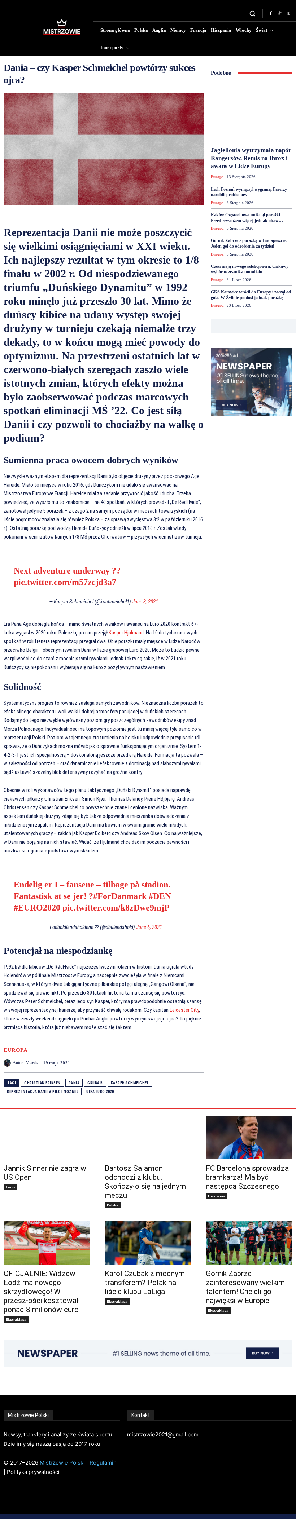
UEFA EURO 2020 (100, 1092)
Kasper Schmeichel (130, 1083)
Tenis (10, 1187)
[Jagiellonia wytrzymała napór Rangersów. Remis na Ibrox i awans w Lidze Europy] (251, 112)
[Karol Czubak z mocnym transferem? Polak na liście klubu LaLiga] (148, 1243)
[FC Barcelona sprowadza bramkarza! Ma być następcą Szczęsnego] (249, 1137)
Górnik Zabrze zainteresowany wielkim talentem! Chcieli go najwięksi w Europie (245, 1287)
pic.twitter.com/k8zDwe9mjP (116, 907)
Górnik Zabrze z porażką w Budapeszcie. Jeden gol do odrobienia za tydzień (249, 243)
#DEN (160, 896)
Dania (74, 1083)
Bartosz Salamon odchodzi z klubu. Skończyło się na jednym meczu (145, 1182)
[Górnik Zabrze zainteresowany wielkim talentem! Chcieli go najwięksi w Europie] (249, 1243)
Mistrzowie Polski (62, 1462)
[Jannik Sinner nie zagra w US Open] (47, 1137)
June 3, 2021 (145, 601)
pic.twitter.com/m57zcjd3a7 (65, 582)
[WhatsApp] (196, 1062)
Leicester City (184, 1010)
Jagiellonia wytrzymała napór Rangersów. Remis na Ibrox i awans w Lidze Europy (251, 158)
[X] (288, 13)
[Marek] (8, 1063)
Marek (32, 1062)
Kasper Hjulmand (126, 632)
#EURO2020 (37, 907)
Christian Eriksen (42, 1083)
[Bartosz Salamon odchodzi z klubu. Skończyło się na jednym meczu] (148, 1137)
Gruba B (95, 1083)
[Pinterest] (180, 1062)
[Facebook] (270, 13)
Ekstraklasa (16, 1319)
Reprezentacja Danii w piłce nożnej (42, 1092)
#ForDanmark (120, 896)
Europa (15, 1050)
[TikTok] (279, 13)
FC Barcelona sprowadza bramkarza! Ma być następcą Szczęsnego (247, 1177)
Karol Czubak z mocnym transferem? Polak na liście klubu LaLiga (145, 1282)
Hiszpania (216, 1196)
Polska (112, 1205)
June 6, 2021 (149, 927)
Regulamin (103, 1462)
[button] (252, 13)
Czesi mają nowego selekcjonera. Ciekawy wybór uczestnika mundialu (249, 269)
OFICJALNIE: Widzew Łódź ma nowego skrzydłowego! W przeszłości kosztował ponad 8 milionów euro (41, 1291)
